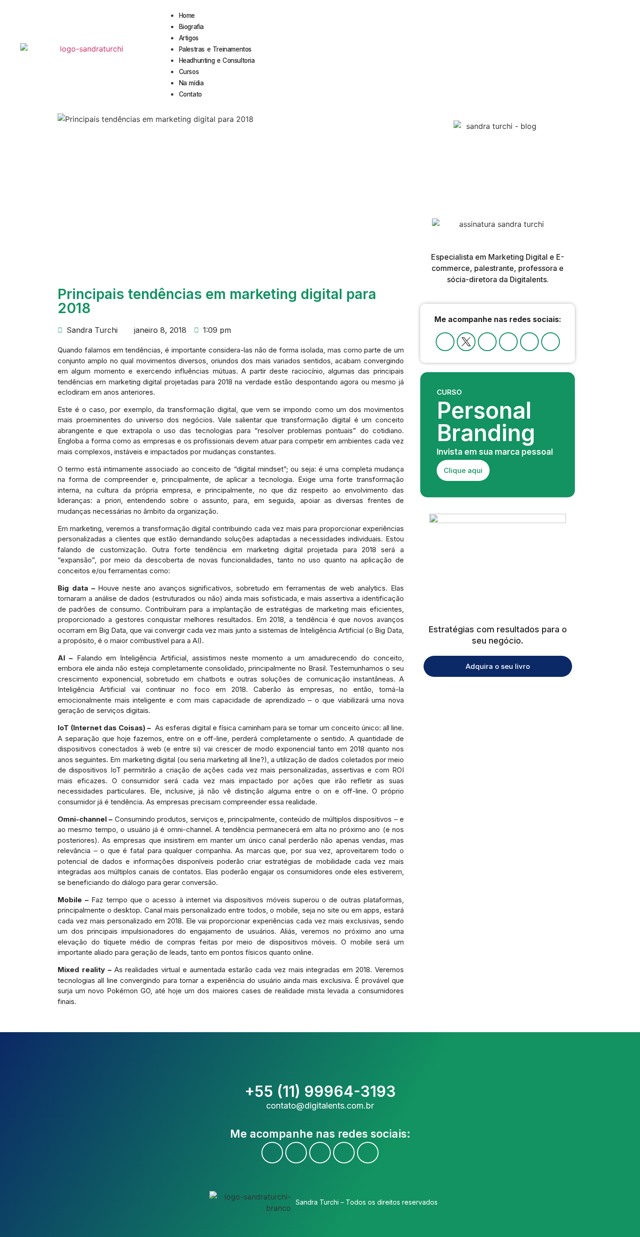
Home (187, 15)
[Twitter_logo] (466, 341)
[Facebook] (445, 341)
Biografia (191, 26)
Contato (190, 94)
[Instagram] (508, 341)
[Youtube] (487, 341)
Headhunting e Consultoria (217, 60)
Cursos (189, 71)
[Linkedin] (529, 341)
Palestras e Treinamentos (215, 49)
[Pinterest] (550, 341)
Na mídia (191, 83)
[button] (624, 54)
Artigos (189, 38)
